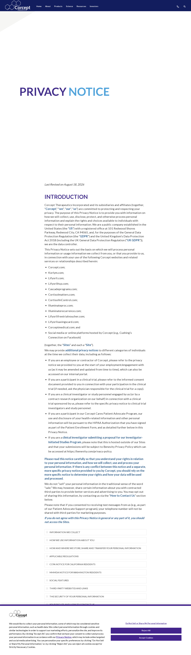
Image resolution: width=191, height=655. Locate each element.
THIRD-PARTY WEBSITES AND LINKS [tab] (68, 588)
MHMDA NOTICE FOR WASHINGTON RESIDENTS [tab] (75, 572)
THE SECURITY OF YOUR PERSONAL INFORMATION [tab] (76, 596)
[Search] (184, 7)
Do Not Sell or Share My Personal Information (146, 623)
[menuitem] (39, 7)
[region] (95, 629)
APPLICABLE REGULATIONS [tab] (64, 556)
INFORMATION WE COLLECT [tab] (64, 532)
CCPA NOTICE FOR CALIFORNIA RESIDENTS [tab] (72, 564)
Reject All (146, 630)
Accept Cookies (146, 638)
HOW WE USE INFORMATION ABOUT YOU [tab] (71, 540)
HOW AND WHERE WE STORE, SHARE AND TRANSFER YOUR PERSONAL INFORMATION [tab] (95, 548)
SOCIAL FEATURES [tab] (59, 580)
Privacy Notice (63, 637)
